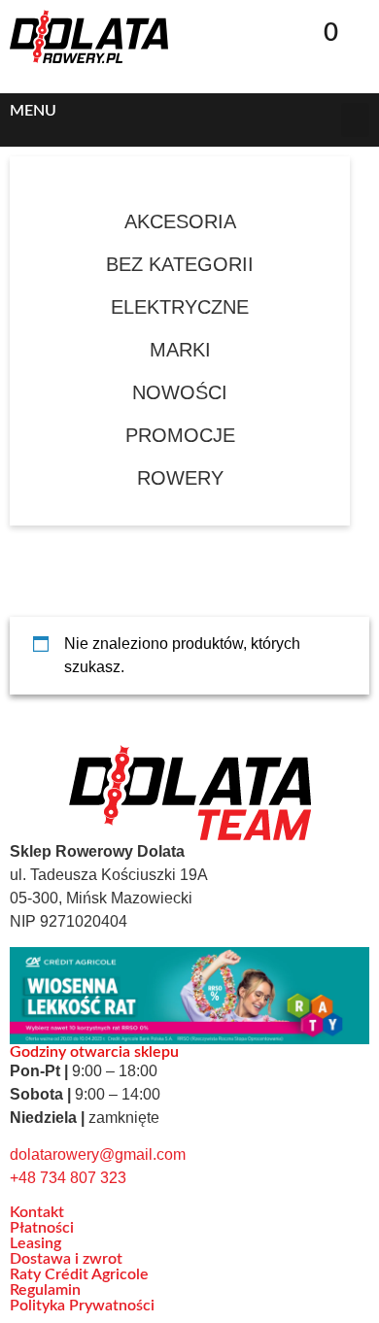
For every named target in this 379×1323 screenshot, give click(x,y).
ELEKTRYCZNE (180, 307)
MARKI (180, 349)
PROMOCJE (180, 435)
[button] (279, 26)
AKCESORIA (180, 221)
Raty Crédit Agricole (79, 1274)
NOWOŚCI (179, 392)
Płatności (42, 1228)
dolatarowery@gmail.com (98, 1154)
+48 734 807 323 (68, 1178)
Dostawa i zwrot (66, 1259)
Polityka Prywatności (82, 1305)
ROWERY (180, 478)
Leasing (35, 1243)
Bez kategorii (180, 264)
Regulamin (45, 1290)
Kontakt (37, 1212)
